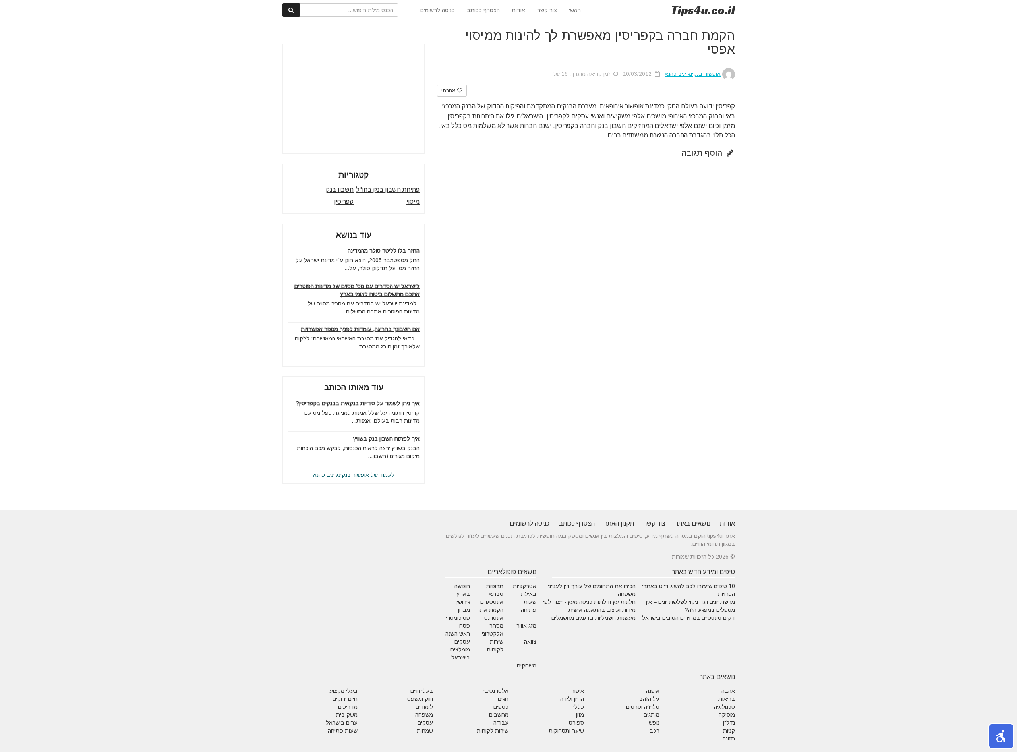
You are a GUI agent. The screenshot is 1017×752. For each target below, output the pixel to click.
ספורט (576, 722)
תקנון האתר (619, 523)
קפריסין (344, 201)
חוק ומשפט (420, 699)
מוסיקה (727, 714)
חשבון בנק (340, 189)
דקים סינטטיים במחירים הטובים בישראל (688, 618)
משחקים (526, 665)
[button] (1001, 736)
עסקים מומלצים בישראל (460, 649)
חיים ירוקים (345, 699)
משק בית (347, 714)
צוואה (530, 641)
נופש (654, 722)
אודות (518, 10)
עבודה (500, 722)
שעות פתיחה (343, 730)
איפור (577, 691)
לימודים (424, 707)
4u (703, 9)
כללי (578, 707)
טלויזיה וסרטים (642, 707)
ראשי (575, 10)
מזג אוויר (526, 625)
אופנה (652, 691)
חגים (503, 699)
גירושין (463, 602)
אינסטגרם (491, 602)
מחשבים (498, 714)
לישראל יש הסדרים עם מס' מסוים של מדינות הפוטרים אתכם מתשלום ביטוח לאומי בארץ (357, 290)
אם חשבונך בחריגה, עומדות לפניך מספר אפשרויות (360, 329)
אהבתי (448, 90)
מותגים (651, 714)
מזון (580, 714)
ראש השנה (457, 633)
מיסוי (413, 201)
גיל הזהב (649, 699)
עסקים (425, 722)
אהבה (728, 691)
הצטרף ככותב (483, 10)
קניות (729, 730)
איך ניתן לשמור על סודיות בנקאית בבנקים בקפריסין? (358, 403)
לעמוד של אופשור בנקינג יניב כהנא (353, 475)
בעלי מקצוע (343, 691)
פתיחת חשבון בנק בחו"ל (388, 189)
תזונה (729, 738)
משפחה (424, 714)
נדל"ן (729, 722)
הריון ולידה (572, 699)
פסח (464, 625)
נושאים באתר (692, 523)
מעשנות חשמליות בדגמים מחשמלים (593, 618)
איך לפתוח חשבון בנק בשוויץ (386, 438)
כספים (500, 707)
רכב (654, 730)
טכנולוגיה (724, 707)
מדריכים (348, 707)
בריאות (726, 699)
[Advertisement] (353, 99)
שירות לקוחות (492, 730)
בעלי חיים (421, 691)
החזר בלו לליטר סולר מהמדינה (384, 250)
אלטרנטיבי (495, 691)
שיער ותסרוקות (566, 730)
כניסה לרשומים (437, 10)
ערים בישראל (342, 722)
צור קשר (547, 10)
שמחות (425, 730)
